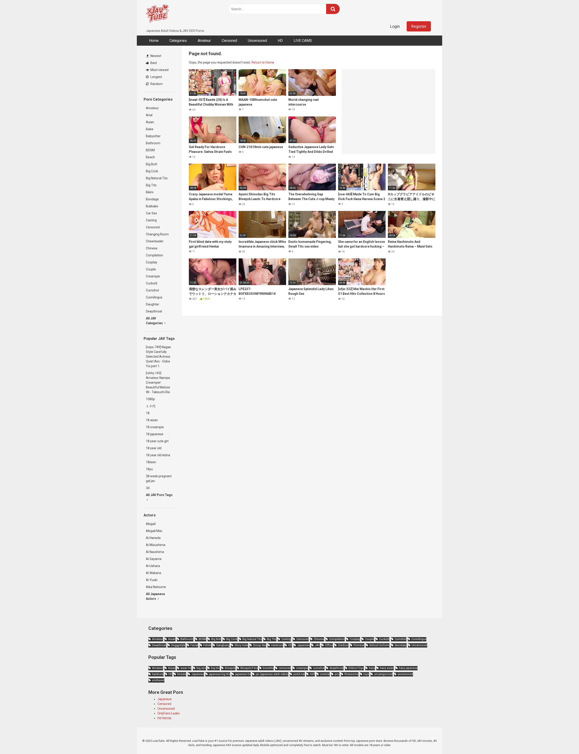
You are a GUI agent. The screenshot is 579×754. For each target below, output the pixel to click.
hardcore (158, 674)
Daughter (152, 304)
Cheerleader (155, 241)
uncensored (405, 674)
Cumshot (152, 290)
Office (329, 645)
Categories (178, 40)
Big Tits (151, 185)
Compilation (154, 255)
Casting (151, 220)
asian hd (185, 668)
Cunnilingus (154, 297)
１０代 (150, 406)
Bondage (152, 199)
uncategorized (383, 674)
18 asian (152, 420)
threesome (351, 674)
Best (153, 63)
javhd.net (299, 674)
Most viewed (159, 70)
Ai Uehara (153, 566)
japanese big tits (219, 674)
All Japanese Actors (155, 596)
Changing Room (157, 234)
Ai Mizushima (155, 545)
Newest (155, 56)
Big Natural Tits (157, 178)
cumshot (319, 668)
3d (147, 488)
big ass (201, 668)
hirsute (181, 674)
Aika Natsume (156, 587)
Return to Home (263, 62)
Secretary (401, 645)
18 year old (153, 448)
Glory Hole (241, 645)
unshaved (158, 680)
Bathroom (153, 143)
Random (156, 84)
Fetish (207, 645)
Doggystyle (178, 645)
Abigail (151, 524)
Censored (229, 40)
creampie (302, 668)
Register (418, 26)
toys (366, 674)
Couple (151, 269)
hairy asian (387, 668)
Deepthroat (154, 311)
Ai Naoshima (155, 552)
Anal (149, 115)
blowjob (230, 668)
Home (154, 40)
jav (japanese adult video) (272, 674)
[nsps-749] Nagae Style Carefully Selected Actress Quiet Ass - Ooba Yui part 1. (158, 356)
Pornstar (359, 645)
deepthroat (337, 668)
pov (337, 674)
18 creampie (155, 427)
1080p (150, 399)
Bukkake (152, 206)
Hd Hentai (164, 718)
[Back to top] (564, 740)
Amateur (204, 40)
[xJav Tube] (157, 14)
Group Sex (259, 645)
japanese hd (243, 674)
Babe (149, 129)
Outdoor (343, 645)
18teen (151, 462)
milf (312, 674)
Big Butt (151, 164)
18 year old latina (158, 455)
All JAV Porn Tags (159, 495)
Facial (194, 645)
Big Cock (152, 171)
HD (280, 40)
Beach (150, 157)
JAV (317, 645)
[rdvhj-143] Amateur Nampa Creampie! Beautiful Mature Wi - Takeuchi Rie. (158, 382)
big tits (215, 668)
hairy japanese (408, 668)
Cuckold (151, 283)
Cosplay (151, 262)
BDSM (150, 150)
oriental (325, 674)
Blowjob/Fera (249, 668)
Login (395, 26)
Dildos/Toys (356, 668)
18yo (149, 469)
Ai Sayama (153, 559)
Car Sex (151, 213)
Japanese (303, 645)
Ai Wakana (153, 573)
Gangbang (223, 645)
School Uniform (379, 645)
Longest (156, 77)
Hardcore (277, 645)
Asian (150, 122)
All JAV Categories (155, 321)
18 (147, 413)
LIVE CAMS (303, 40)
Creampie (153, 276)
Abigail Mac (154, 531)
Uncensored (257, 40)
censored (285, 668)
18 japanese (154, 434)
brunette (268, 668)
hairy (372, 668)
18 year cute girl (157, 441)
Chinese (151, 248)
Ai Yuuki (151, 580)
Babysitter (153, 136)
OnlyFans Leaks (168, 713)
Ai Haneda (153, 538)
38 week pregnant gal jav (159, 478)
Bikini (149, 192)
